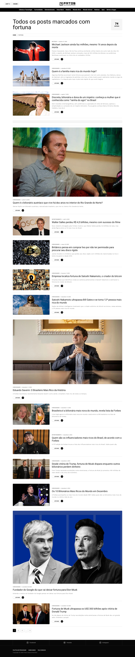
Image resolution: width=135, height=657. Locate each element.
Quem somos (32, 650)
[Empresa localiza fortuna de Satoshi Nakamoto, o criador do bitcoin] (31, 279)
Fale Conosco (42, 650)
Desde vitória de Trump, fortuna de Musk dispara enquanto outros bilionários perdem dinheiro (86, 465)
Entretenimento (57, 219)
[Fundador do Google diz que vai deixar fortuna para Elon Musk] (67, 547)
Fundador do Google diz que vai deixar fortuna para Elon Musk (45, 590)
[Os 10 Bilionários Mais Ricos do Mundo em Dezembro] (31, 495)
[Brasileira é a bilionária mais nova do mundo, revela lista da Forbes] (31, 414)
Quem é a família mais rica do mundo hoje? (74, 71)
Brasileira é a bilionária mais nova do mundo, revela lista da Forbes (86, 410)
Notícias (54, 41)
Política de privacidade (19, 650)
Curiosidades (56, 68)
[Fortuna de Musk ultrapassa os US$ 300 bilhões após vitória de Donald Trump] (31, 613)
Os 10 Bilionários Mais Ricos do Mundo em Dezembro (80, 491)
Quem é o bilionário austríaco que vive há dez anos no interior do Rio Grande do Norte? (58, 203)
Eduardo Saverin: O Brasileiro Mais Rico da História (39, 390)
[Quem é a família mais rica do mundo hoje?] (31, 76)
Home (14, 35)
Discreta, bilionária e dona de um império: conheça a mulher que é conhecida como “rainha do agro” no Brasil (86, 99)
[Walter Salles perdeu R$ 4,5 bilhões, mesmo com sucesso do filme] (31, 225)
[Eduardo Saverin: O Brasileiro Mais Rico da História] (67, 351)
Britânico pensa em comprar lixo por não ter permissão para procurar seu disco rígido (83, 249)
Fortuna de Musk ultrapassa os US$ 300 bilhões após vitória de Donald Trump (84, 610)
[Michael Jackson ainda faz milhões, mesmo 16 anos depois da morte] (31, 50)
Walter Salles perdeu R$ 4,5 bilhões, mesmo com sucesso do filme (86, 222)
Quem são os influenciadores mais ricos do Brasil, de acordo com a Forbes (86, 439)
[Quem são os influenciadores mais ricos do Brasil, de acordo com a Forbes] (31, 442)
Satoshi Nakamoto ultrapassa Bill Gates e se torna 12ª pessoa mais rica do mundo (86, 301)
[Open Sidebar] (128, 18)
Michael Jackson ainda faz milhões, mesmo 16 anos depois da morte (84, 46)
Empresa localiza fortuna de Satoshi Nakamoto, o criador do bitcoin (87, 276)
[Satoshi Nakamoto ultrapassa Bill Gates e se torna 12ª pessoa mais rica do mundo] (31, 305)
